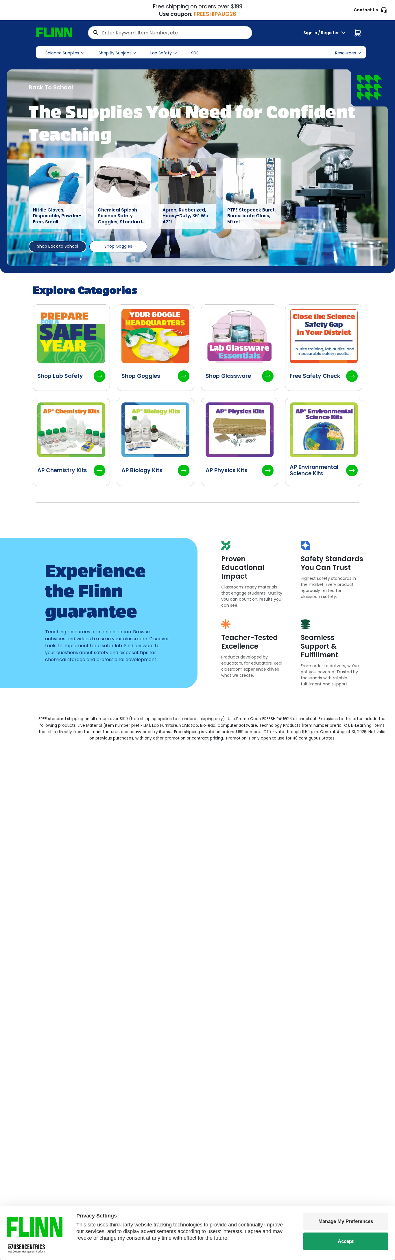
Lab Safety (161, 53)
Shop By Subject (115, 53)
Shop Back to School (57, 246)
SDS (195, 53)
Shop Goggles (118, 246)
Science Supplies (62, 53)
